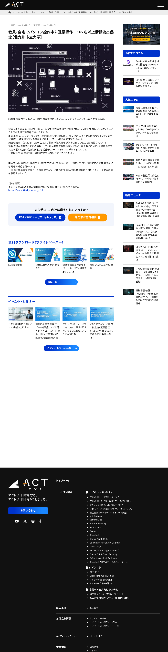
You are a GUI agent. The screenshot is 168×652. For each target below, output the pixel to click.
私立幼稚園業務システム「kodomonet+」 (109, 598)
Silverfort (94, 535)
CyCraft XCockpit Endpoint (104, 558)
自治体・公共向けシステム (103, 589)
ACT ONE (94, 572)
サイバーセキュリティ (101, 492)
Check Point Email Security (103, 554)
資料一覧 (52, 282)
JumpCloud (96, 527)
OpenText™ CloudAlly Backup (105, 543)
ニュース (94, 650)
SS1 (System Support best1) (104, 550)
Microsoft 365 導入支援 (102, 576)
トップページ (63, 480)
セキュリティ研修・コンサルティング (106, 505)
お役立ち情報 (63, 618)
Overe (93, 531)
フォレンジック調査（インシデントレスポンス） (111, 508)
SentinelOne (96, 520)
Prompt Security (98, 523)
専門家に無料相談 (86, 217)
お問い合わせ (28, 510)
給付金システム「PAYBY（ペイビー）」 (107, 594)
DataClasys (95, 546)
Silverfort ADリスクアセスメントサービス (110, 562)
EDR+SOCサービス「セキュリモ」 (38, 217)
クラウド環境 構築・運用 (101, 580)
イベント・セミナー (66, 636)
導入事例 (61, 608)
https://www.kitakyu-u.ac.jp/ (24, 190)
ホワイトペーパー (98, 618)
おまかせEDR (96, 516)
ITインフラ (95, 567)
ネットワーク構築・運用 (101, 583)
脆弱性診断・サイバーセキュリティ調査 (108, 512)
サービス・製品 (64, 492)
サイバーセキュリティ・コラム (103, 622)
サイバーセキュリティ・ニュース (30, 12)
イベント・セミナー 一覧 (59, 348)
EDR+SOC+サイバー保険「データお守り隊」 (110, 501)
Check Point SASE (99, 539)
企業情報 (61, 646)
